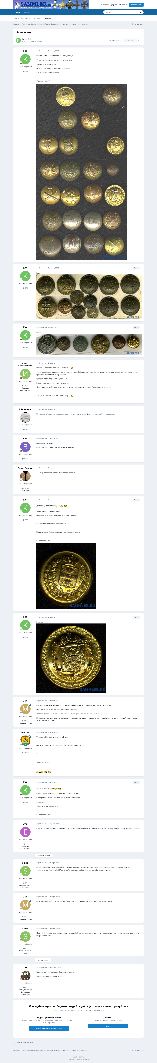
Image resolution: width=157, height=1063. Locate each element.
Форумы (48, 18)
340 (26, 71)
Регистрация (136, 5)
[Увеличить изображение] (71, 368)
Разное (39, 42)
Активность (28, 12)
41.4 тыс (26, 488)
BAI (25, 438)
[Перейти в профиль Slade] (25, 871)
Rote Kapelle (25, 409)
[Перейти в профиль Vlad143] (25, 740)
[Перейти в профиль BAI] (25, 447)
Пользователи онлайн (22, 18)
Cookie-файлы (78, 1057)
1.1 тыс (26, 459)
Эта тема (132, 12)
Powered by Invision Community (79, 1059)
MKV (25, 701)
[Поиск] (141, 12)
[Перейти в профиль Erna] (25, 832)
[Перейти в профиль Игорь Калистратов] (25, 374)
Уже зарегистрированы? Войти (113, 5)
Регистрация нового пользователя (49, 1028)
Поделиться (116, 40)
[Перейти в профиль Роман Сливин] (25, 476)
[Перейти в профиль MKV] (25, 709)
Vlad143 (25, 732)
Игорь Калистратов (25, 364)
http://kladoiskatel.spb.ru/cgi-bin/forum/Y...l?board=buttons (58, 745)
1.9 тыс (26, 752)
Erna (25, 824)
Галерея (37, 18)
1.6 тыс (26, 386)
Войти (108, 1026)
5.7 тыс (26, 721)
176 (26, 883)
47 (26, 844)
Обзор (18, 12)
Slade (25, 863)
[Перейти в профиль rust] (25, 975)
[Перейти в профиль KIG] (18, 40)
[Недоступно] (81, 172)
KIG (29, 39)
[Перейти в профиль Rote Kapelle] (25, 417)
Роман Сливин (25, 468)
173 (26, 987)
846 (26, 429)
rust (25, 967)
